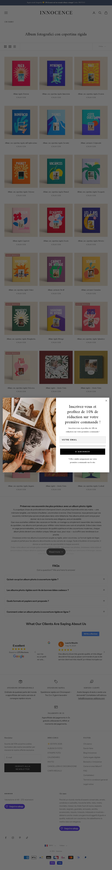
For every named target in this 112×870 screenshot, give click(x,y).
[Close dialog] (106, 400)
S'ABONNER (82, 451)
